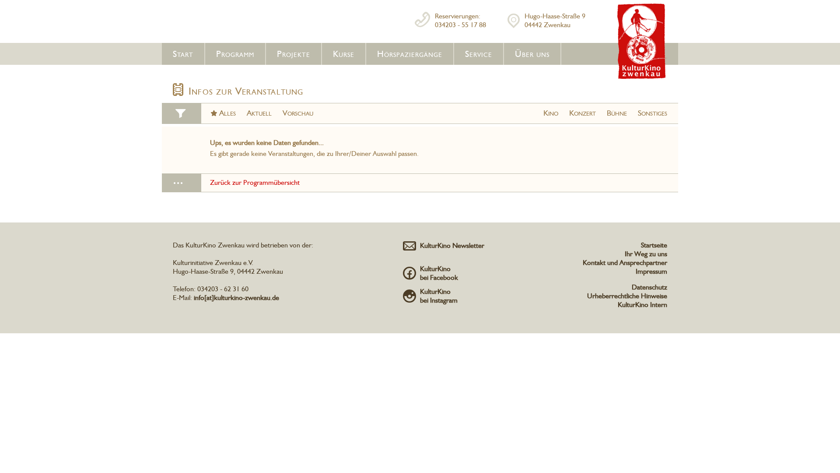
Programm (235, 54)
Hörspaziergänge (409, 54)
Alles (227, 112)
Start (183, 54)
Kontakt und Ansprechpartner (625, 262)
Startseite (654, 245)
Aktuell (259, 112)
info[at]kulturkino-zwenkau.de (236, 297)
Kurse (343, 54)
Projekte (293, 54)
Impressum (651, 271)
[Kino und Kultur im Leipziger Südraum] (642, 77)
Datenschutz (649, 287)
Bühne (617, 112)
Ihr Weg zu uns (646, 254)
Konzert (582, 112)
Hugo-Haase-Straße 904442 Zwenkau (555, 20)
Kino (550, 112)
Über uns (532, 54)
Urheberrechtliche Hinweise (627, 296)
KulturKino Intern (642, 304)
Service (478, 54)
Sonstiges (652, 112)
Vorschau (298, 112)
